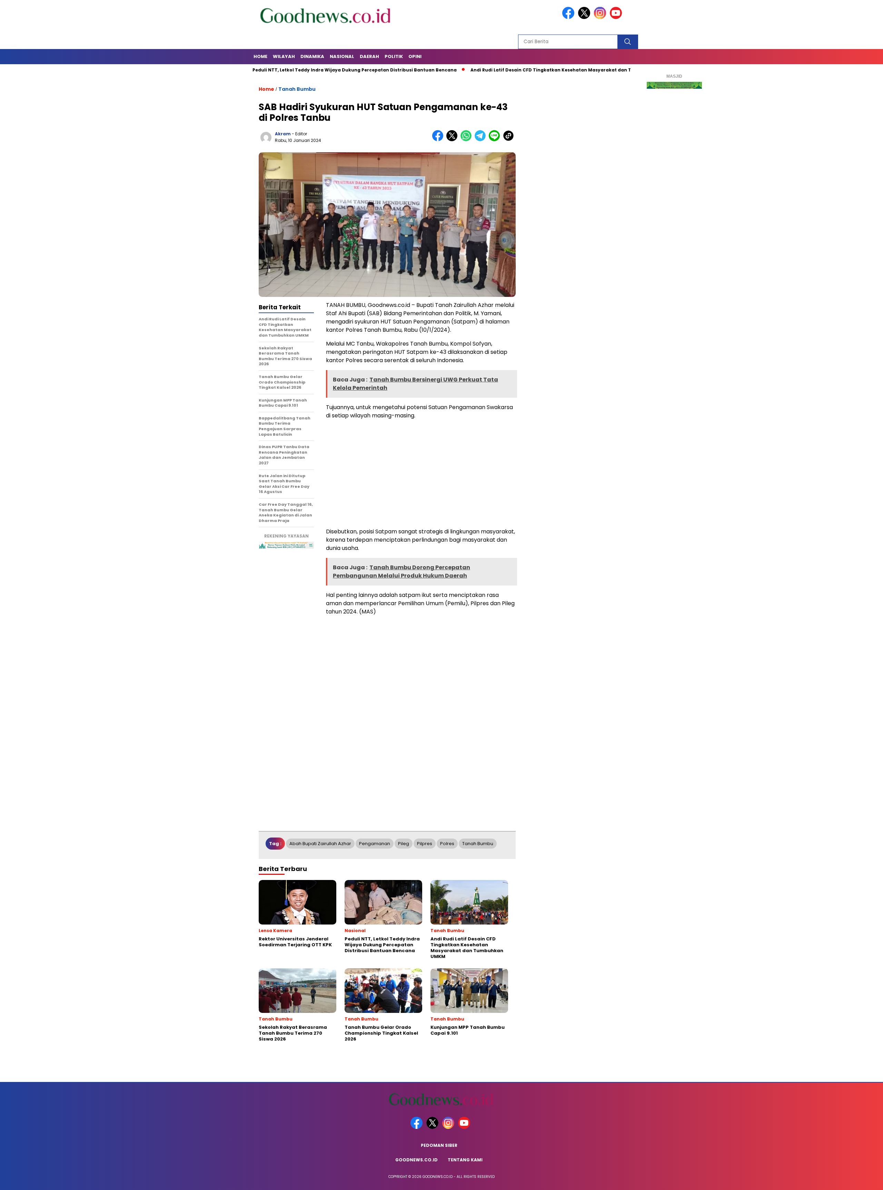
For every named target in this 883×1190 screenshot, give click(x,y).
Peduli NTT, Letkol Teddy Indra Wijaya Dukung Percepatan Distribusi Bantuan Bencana (314, 70)
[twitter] (585, 17)
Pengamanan (374, 843)
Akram (283, 134)
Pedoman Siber (439, 1145)
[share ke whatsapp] (467, 139)
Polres (447, 843)
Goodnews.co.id (416, 1160)
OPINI (414, 56)
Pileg (403, 843)
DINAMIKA (312, 56)
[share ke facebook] (439, 139)
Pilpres (424, 843)
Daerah (369, 56)
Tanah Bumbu (297, 89)
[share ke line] (496, 139)
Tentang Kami (465, 1160)
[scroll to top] (850, 1179)
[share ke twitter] (453, 139)
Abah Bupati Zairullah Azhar (320, 843)
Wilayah (284, 56)
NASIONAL (342, 56)
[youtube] (617, 17)
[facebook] (569, 17)
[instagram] (601, 17)
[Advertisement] (421, 473)
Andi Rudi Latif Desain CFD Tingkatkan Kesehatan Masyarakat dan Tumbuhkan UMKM (531, 70)
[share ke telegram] (482, 139)
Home (260, 56)
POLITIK (394, 56)
